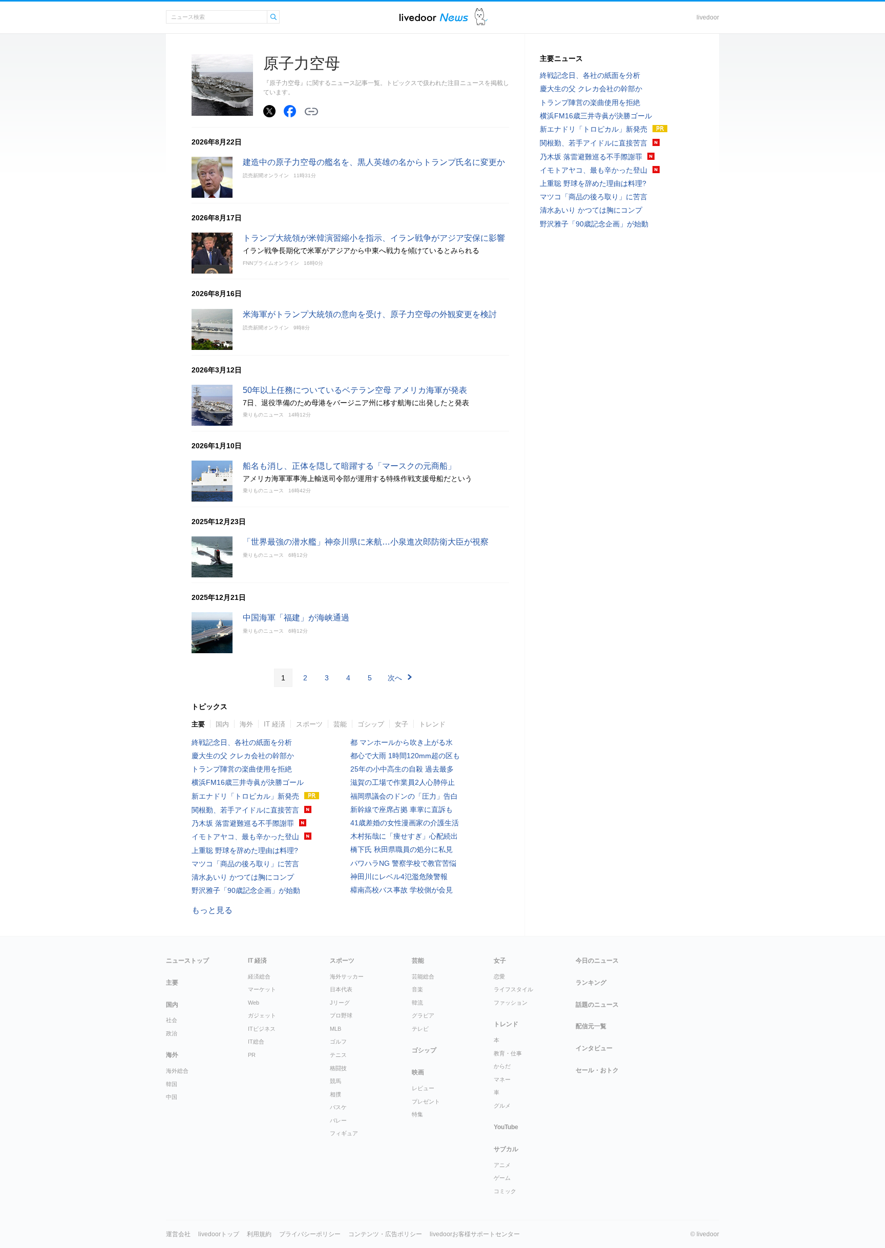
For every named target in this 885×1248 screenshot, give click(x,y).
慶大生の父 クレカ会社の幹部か (243, 756)
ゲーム (502, 1178)
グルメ (502, 1106)
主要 (198, 724)
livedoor (708, 17)
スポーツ (309, 724)
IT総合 (256, 1041)
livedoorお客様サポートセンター (475, 1234)
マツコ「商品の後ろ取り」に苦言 (245, 864)
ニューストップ (187, 960)
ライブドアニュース (433, 17)
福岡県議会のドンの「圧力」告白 (404, 796)
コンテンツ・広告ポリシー (385, 1234)
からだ (502, 1066)
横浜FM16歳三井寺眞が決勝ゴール (248, 782)
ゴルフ (338, 1041)
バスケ (338, 1107)
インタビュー (594, 1048)
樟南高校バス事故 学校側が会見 (401, 890)
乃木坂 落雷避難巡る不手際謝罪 (243, 823)
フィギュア (344, 1133)
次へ (395, 678)
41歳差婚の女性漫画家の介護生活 (404, 823)
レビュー (423, 1088)
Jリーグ (340, 1003)
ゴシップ (370, 724)
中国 (171, 1097)
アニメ (502, 1165)
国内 (222, 724)
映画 (418, 1072)
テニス (338, 1055)
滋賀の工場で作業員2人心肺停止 (402, 782)
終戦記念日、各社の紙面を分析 (242, 742)
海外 (246, 724)
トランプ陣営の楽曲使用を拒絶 (242, 769)
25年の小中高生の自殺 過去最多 (402, 769)
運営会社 (178, 1234)
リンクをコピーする (311, 111)
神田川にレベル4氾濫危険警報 (402, 876)
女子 (401, 724)
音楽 (417, 989)
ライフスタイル (513, 989)
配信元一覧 (591, 1026)
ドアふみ (481, 17)
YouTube (506, 1127)
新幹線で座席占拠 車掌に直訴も (401, 809)
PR (252, 1055)
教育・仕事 (508, 1053)
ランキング (591, 982)
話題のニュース (597, 1004)
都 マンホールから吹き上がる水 (401, 742)
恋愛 (499, 976)
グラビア (423, 1015)
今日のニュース (597, 960)
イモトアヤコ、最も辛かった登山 (245, 837)
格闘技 (338, 1068)
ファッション (511, 1003)
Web (253, 1003)
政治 (171, 1033)
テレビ (420, 1029)
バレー (338, 1120)
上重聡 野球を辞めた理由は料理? (245, 850)
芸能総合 (423, 976)
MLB (335, 1029)
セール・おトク (597, 1070)
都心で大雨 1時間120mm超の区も (405, 756)
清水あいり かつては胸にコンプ (243, 877)
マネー (502, 1079)
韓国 (171, 1084)
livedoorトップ (218, 1234)
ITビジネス (262, 1029)
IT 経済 (274, 724)
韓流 (417, 1003)
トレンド (432, 724)
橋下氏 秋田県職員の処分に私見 (401, 849)
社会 (171, 1020)
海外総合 (177, 1071)
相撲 (335, 1094)
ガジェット (262, 1015)
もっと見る (212, 910)
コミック (505, 1191)
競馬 (335, 1081)
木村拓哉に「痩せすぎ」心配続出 (404, 836)
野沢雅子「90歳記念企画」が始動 (246, 890)
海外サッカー (347, 976)
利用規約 (259, 1234)
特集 (417, 1114)
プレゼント (426, 1101)
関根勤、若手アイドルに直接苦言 (245, 810)
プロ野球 (341, 1015)
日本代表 (341, 989)
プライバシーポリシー (310, 1234)
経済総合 (259, 976)
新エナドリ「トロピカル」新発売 (245, 796)
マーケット (262, 989)
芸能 (340, 724)
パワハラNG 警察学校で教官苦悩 (403, 863)
